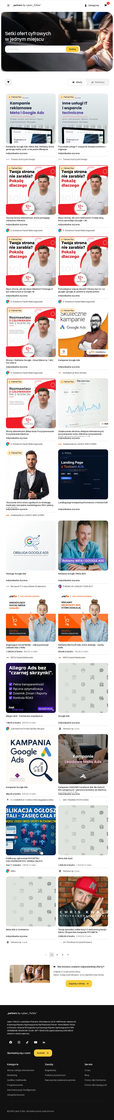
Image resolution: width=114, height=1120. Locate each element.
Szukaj (72, 49)
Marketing (12, 1075)
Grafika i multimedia (16, 1080)
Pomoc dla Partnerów (95, 1080)
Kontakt (41, 1053)
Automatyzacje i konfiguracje (21, 1090)
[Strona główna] (27, 5)
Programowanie (15, 1085)
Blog (87, 1075)
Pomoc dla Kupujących (96, 1085)
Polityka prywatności (55, 1075)
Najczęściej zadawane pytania (60, 1080)
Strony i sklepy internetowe (20, 1070)
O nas (87, 1070)
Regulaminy (50, 1070)
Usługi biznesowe (15, 1094)
